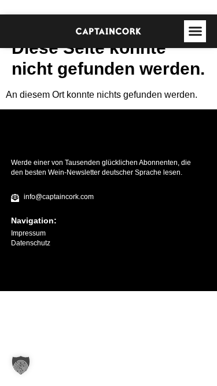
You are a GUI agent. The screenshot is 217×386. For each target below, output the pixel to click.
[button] (195, 31)
